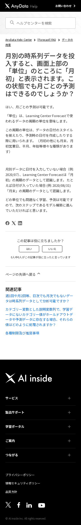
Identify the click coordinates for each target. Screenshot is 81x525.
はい (29, 249)
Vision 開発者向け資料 (21, 448)
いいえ (52, 249)
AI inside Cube (17, 405)
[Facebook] (7, 223)
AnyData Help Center (18, 40)
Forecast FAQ (16, 434)
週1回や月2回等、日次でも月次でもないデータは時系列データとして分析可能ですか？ (39, 298)
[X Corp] (14, 223)
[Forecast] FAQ (47, 40)
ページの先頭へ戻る (20, 274)
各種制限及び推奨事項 (22, 333)
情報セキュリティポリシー (22, 483)
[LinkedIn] (20, 223)
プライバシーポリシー (20, 475)
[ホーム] (21, 6)
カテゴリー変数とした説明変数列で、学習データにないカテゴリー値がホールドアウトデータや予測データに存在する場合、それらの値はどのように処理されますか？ (39, 317)
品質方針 (11, 492)
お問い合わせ (63, 6)
